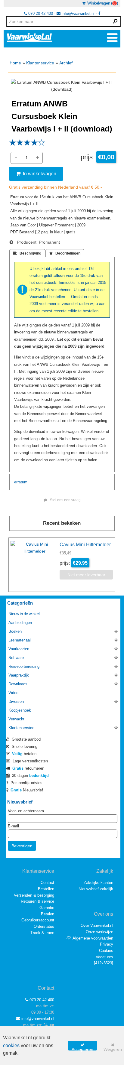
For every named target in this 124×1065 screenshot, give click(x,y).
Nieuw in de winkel (24, 614)
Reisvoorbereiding (23, 666)
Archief (66, 63)
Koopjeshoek (19, 710)
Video (13, 693)
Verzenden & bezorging (34, 895)
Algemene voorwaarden (92, 938)
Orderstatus (44, 926)
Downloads (17, 684)
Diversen (16, 701)
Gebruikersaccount (37, 920)
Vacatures (104, 957)
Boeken (15, 631)
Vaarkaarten (18, 649)
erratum (20, 482)
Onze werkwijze (99, 932)
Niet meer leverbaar (86, 575)
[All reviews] (27, 144)
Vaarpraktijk (18, 675)
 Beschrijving (27, 253)
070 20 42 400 (40, 13)
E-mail (13, 826)
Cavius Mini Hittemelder (85, 544)
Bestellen (46, 889)
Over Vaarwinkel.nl (97, 925)
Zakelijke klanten (98, 882)
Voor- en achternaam (26, 811)
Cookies (106, 950)
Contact (47, 882)
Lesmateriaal (19, 640)
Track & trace (42, 932)
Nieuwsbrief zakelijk (96, 889)
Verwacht (16, 719)
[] (103, 963)
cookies (11, 1045)
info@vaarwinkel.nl (77, 13)
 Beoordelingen (64, 253)
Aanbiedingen (20, 623)
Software (16, 658)
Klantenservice (40, 63)
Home (15, 63)
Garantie (46, 907)
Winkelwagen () (101, 3)
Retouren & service (37, 901)
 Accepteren (82, 1046)
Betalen (47, 914)
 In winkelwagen (36, 173)
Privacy (106, 944)
